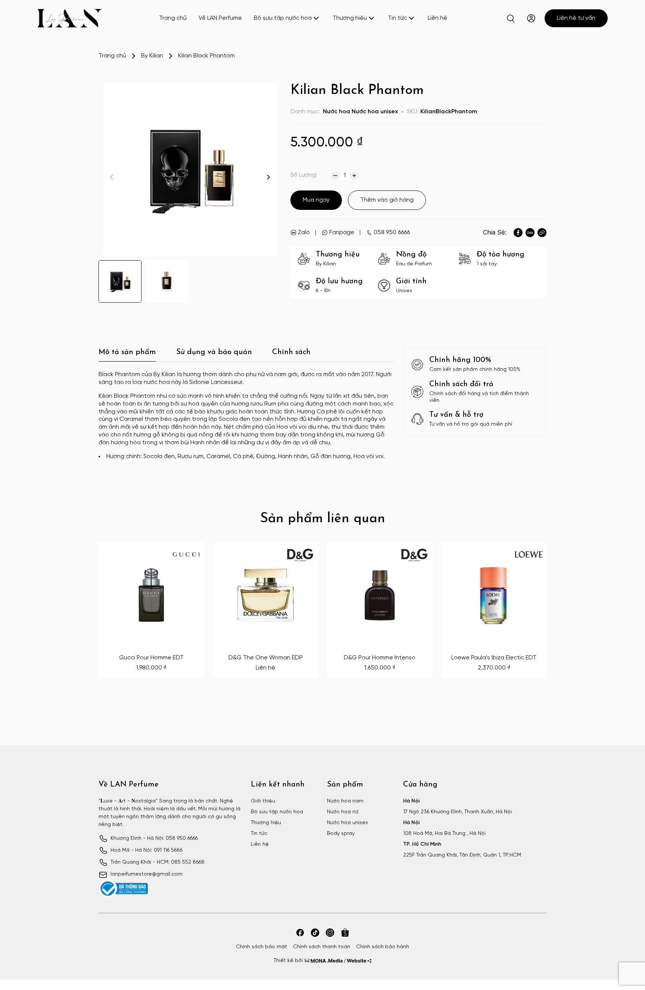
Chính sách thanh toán (321, 947)
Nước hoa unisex (375, 111)
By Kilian (152, 56)
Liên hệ (437, 18)
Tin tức (397, 18)
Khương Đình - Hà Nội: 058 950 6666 (154, 838)
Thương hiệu (350, 18)
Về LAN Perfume (220, 18)
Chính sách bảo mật (261, 947)
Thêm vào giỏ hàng (387, 200)
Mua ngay (316, 200)
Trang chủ (173, 18)
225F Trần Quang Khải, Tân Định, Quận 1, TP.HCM (462, 855)
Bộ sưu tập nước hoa (283, 18)
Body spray (341, 833)
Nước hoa (336, 111)
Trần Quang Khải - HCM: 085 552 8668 (157, 862)
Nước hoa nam (345, 801)
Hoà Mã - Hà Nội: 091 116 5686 (146, 850)
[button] (268, 177)
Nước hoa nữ (342, 812)
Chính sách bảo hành (382, 947)
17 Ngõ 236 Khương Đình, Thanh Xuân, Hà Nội (457, 812)
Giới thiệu (263, 801)
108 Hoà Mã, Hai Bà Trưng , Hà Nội (444, 833)
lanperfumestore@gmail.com (146, 874)
